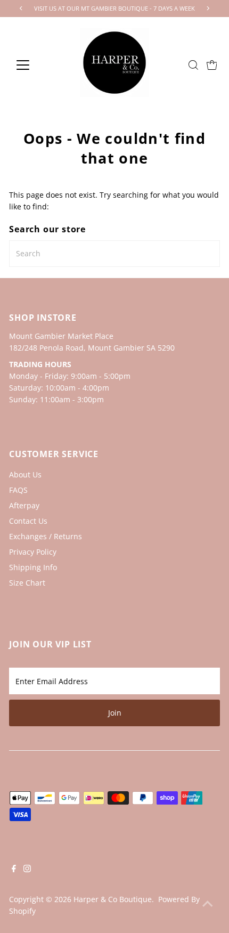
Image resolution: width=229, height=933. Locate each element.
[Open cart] (212, 65)
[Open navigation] (34, 65)
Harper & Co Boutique (112, 899)
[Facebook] (14, 869)
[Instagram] (27, 869)
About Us (25, 474)
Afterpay (24, 505)
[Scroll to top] (207, 903)
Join (114, 713)
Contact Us (28, 521)
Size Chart (27, 583)
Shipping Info (33, 567)
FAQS (18, 490)
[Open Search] (193, 65)
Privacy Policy (32, 552)
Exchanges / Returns (45, 536)
